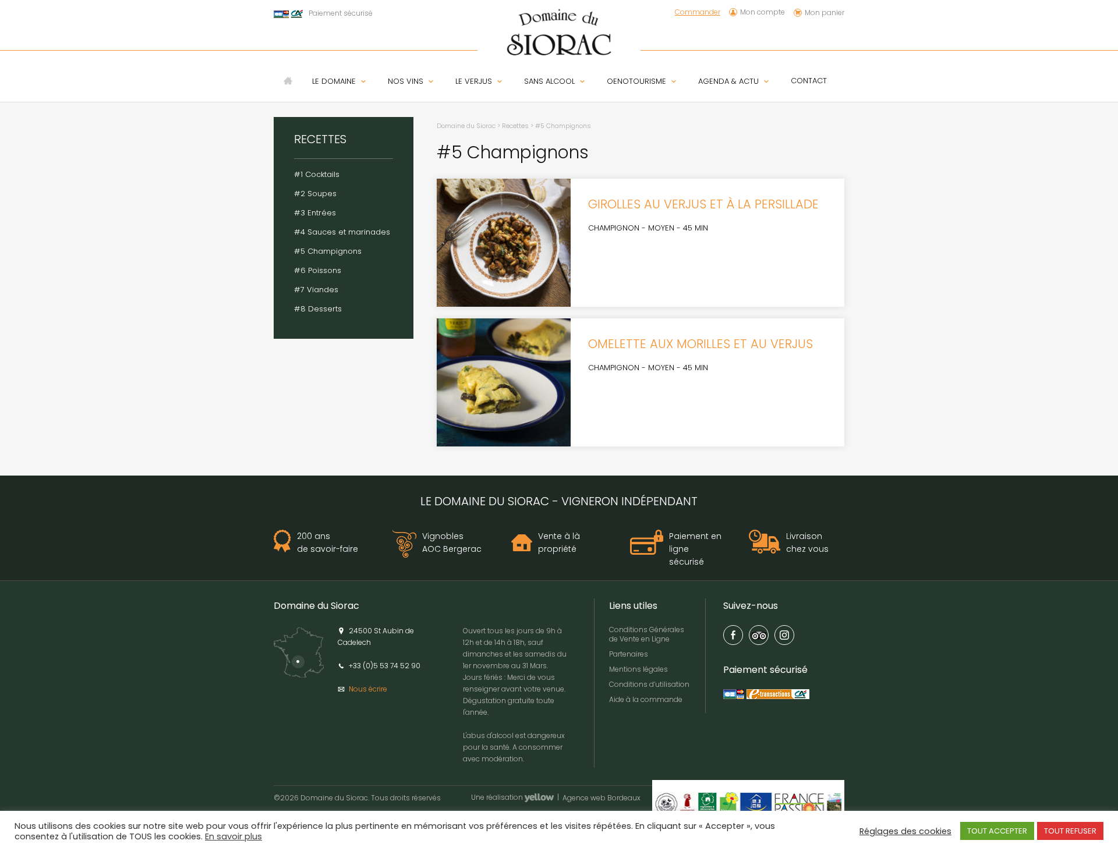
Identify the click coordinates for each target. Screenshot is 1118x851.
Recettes (515, 125)
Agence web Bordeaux (601, 799)
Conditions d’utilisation (649, 684)
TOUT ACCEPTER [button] (997, 830)
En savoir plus (233, 836)
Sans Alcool (549, 81)
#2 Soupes (315, 193)
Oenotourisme (636, 81)
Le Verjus (473, 81)
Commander (697, 12)
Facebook (733, 635)
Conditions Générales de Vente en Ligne (646, 634)
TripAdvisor (759, 635)
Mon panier (824, 12)
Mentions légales (638, 669)
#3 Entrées (315, 212)
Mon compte (762, 12)
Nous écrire (368, 689)
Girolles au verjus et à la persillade (703, 204)
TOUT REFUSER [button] (1070, 830)
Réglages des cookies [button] (905, 831)
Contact (809, 80)
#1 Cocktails (316, 174)
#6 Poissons (317, 270)
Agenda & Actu (728, 81)
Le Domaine (334, 81)
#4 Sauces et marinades (342, 231)
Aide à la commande (645, 699)
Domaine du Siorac (466, 125)
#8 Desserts (318, 308)
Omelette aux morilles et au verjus (700, 343)
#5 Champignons (328, 251)
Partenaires (628, 654)
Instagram (784, 635)
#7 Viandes (316, 289)
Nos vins (405, 81)
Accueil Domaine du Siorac (288, 80)
